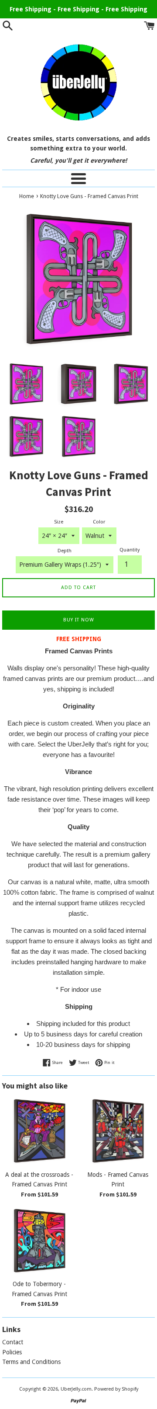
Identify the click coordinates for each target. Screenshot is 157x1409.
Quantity (129, 550)
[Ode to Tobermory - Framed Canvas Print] (39, 1240)
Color (99, 522)
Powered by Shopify (116, 1389)
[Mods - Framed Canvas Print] (118, 1131)
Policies (12, 1352)
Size (58, 522)
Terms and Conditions (31, 1361)
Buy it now (78, 620)
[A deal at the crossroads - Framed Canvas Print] (39, 1131)
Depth (65, 551)
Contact (12, 1342)
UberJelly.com (76, 1389)
